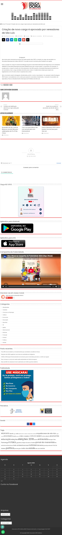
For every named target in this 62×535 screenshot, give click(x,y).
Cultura (4, 315)
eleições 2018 (26, 439)
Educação (5, 320)
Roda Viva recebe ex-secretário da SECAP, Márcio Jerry (50, 107)
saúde (32, 448)
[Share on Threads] (27, 39)
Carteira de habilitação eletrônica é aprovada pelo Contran (11, 107)
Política (5, 340)
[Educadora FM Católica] (31, 6)
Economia (5, 317)
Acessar (58, 163)
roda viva (25, 448)
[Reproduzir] (3, 286)
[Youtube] (31, 424)
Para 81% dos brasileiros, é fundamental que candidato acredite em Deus (20, 352)
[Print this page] (23, 39)
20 (39, 474)
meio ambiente (18, 445)
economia (54, 436)
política (10, 448)
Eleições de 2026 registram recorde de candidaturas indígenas (18, 354)
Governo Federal (31, 442)
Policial (4, 337)
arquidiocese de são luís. (46, 433)
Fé (3, 325)
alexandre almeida (32, 433)
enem (36, 439)
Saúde (4, 342)
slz (11, 85)
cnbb (21, 436)
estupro (50, 439)
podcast (49, 445)
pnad (45, 445)
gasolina (19, 442)
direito (48, 436)
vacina (42, 448)
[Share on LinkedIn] (19, 39)
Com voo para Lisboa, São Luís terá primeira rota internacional (30, 129)
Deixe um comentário (37, 36)
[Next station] (23, 205)
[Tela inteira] (59, 286)
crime (43, 436)
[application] (31, 271)
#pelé (11, 433)
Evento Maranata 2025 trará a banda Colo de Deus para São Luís (51, 129)
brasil (14, 436)
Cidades (5, 310)
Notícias (5, 332)
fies (54, 439)
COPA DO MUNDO (36, 436)
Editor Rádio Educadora (8, 36)
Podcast (8, 24)
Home (3, 24)
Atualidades (6, 307)
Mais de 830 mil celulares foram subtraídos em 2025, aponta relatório (19, 362)
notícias (32, 445)
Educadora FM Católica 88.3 (19, 529)
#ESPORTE (5, 433)
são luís (37, 448)
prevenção (17, 448)
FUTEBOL (12, 442)
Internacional (6, 330)
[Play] (27, 205)
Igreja (4, 327)
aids (17, 433)
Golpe (23, 442)
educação (6, 439)
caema (17, 436)
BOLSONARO (8, 436)
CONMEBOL (26, 436)
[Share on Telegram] (11, 39)
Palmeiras (40, 445)
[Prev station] (31, 205)
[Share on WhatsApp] (15, 39)
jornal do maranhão (45, 442)
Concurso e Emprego (8, 312)
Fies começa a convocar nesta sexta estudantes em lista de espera (19, 359)
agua (14, 433)
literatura (10, 445)
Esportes (5, 322)
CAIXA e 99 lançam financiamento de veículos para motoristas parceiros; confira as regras (25, 357)
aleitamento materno (23, 433)
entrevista (43, 439)
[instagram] (34, 424)
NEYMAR (26, 445)
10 (13, 472)
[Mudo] (56, 286)
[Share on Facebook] (7, 39)
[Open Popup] (38, 205)
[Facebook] (28, 424)
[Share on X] (3, 39)
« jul (2, 481)
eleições (14, 439)
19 (31, 474)
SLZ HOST (47, 529)
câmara (6, 85)
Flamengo (4, 442)
